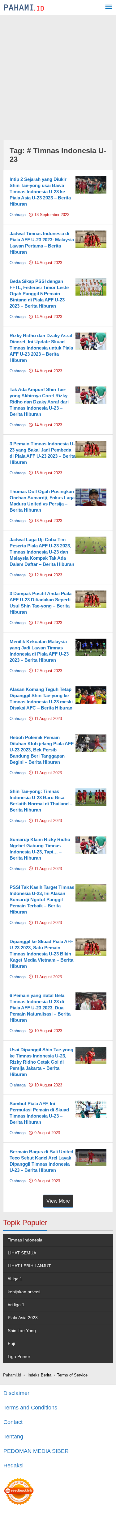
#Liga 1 (15, 1278)
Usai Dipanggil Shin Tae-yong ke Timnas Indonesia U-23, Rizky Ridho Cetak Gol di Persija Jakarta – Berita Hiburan (41, 1062)
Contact (13, 1422)
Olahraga (18, 214)
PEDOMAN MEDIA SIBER (36, 1451)
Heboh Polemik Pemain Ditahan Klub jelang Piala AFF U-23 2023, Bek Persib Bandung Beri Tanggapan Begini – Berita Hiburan (42, 750)
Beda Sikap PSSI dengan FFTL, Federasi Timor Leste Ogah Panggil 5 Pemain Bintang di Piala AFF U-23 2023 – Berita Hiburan (39, 294)
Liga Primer (19, 1356)
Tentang (13, 1436)
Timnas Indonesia (25, 1239)
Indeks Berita (39, 1375)
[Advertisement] (58, 76)
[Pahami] (24, 7)
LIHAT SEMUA (22, 1252)
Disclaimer (16, 1393)
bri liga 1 (16, 1304)
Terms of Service (72, 1375)
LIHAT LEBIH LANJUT (29, 1265)
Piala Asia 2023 (23, 1317)
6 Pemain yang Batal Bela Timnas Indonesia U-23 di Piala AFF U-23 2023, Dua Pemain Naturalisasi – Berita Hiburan (40, 1008)
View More (58, 1201)
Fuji (11, 1343)
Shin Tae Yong (22, 1330)
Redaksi (13, 1465)
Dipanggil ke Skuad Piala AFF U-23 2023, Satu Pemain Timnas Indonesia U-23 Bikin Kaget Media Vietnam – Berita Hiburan (41, 954)
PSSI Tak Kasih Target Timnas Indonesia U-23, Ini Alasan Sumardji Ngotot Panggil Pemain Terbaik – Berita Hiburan (42, 899)
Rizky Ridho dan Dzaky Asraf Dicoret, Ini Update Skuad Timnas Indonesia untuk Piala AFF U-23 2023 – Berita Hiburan (41, 348)
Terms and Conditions (30, 1408)
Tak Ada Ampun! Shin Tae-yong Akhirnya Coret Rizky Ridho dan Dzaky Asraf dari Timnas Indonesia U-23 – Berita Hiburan (39, 402)
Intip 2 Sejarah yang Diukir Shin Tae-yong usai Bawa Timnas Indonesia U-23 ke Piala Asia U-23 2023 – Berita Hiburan (40, 192)
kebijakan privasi (24, 1291)
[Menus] (108, 7)
